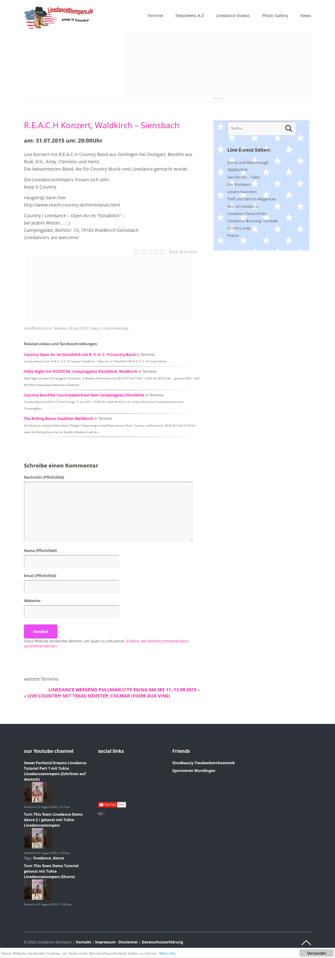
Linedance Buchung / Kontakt (252, 220)
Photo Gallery (275, 15)
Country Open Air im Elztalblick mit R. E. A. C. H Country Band (80, 354)
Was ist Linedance (242, 206)
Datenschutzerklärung (162, 942)
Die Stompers (239, 184)
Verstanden (316, 953)
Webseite (32, 600)
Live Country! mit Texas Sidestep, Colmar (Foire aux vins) (98, 696)
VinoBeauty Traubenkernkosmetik (203, 762)
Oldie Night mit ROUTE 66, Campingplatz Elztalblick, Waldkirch (81, 371)
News (305, 15)
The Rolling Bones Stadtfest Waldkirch (58, 418)
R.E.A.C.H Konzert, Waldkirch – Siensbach (101, 125)
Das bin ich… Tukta (243, 177)
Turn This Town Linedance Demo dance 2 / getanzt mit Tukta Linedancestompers (53, 820)
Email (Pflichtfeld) (40, 575)
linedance (42, 858)
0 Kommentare (116, 328)
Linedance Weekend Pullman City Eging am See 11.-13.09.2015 (122, 690)
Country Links (239, 228)
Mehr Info (167, 953)
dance (58, 858)
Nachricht (44, 477)
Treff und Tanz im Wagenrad (251, 199)
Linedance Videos (233, 15)
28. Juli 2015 (78, 328)
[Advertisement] (217, 64)
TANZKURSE (237, 169)
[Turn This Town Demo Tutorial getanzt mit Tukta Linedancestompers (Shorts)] (37, 898)
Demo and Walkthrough (248, 162)
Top (306, 942)
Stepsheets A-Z (189, 15)
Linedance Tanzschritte (247, 213)
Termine (155, 15)
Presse (233, 235)
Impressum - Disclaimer (116, 942)
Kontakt (83, 942)
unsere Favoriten (242, 191)
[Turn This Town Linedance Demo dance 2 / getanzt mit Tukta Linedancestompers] (37, 847)
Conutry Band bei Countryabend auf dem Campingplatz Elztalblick (84, 395)
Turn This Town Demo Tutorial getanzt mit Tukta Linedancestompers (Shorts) (51, 871)
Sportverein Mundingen (193, 770)
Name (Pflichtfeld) (40, 550)
